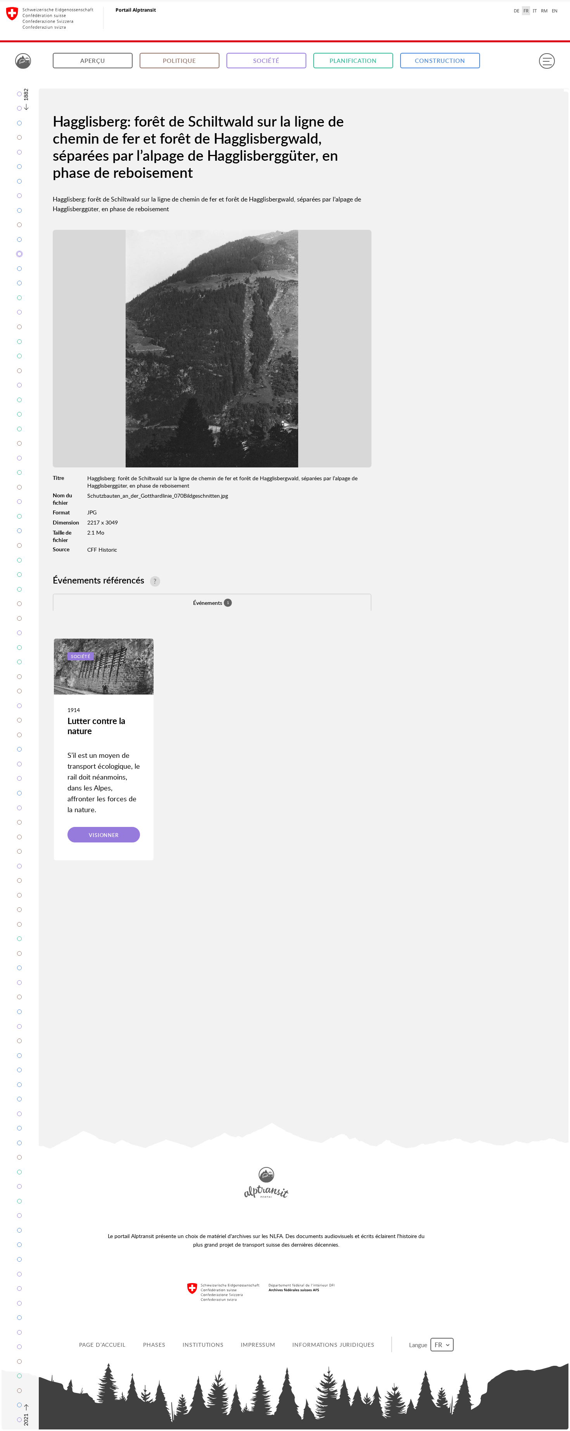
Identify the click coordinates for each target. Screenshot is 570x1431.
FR (526, 11)
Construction (440, 61)
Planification (353, 61)
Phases (155, 1344)
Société (266, 61)
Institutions (204, 1344)
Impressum (259, 1344)
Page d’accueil (103, 1344)
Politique (179, 61)
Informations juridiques (334, 1344)
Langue (420, 1344)
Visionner (104, 835)
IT (535, 11)
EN (555, 11)
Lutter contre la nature (96, 726)
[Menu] (546, 61)
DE (516, 11)
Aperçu (92, 61)
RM (544, 11)
